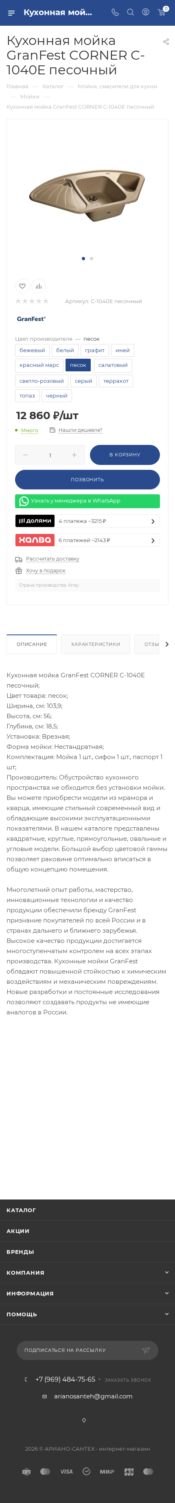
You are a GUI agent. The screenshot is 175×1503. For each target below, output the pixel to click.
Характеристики (95, 644)
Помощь (22, 1314)
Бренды (20, 1251)
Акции (18, 1231)
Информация (30, 1293)
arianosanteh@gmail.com (93, 1396)
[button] (83, 258)
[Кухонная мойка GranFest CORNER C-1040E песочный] (87, 191)
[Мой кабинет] (145, 13)
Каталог (21, 1210)
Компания (25, 1272)
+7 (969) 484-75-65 (65, 1379)
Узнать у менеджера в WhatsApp (75, 501)
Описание (32, 644)
